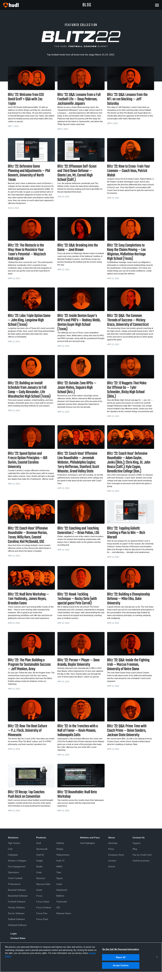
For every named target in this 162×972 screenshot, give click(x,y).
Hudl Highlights (87, 843)
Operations (13, 872)
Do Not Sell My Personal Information (120, 949)
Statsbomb (61, 890)
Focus (39, 895)
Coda (39, 872)
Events (111, 866)
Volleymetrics (62, 855)
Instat (59, 884)
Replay (59, 849)
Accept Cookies (120, 965)
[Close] (156, 956)
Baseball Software (17, 890)
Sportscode (42, 849)
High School (14, 843)
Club (10, 849)
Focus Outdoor (43, 907)
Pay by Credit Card (142, 855)
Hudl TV (60, 860)
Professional (14, 884)
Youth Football (15, 878)
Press (111, 849)
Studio (39, 866)
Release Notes (63, 913)
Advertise (113, 843)
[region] (81, 957)
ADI (58, 907)
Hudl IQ (40, 855)
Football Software (16, 901)
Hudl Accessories (141, 860)
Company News (116, 855)
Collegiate (13, 855)
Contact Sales (17, 938)
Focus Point (42, 919)
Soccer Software (16, 913)
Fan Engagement (16, 866)
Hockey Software (16, 907)
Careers (112, 860)
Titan (58, 872)
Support (136, 843)
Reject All (120, 957)
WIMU (59, 866)
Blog (135, 849)
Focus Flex (41, 913)
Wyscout (40, 878)
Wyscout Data (43, 884)
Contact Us (139, 837)
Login (13, 933)
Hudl (38, 843)
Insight (39, 860)
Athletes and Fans (90, 837)
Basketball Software (18, 895)
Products (41, 837)
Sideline (60, 843)
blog (86, 5)
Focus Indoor (43, 901)
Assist (39, 890)
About (111, 837)
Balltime (60, 895)
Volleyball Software (17, 925)
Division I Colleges (17, 860)
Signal (59, 878)
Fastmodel (61, 901)
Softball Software (16, 919)
